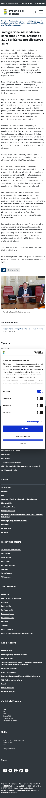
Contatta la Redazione (10, 720)
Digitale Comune (7, 658)
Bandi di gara (5, 561)
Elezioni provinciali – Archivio (11, 450)
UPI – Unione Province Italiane (11, 680)
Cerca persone (6, 528)
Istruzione (4, 602)
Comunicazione (6, 573)
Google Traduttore (9, 748)
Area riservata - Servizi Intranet (13, 740)
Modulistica (5, 491)
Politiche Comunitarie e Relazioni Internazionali (17, 633)
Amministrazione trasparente (11, 549)
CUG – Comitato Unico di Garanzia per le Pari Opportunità (20, 466)
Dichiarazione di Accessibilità (27, 790)
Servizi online (39, 3)
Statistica (4, 621)
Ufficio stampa (6, 577)
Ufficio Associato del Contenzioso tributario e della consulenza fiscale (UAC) (22, 515)
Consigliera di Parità (8, 510)
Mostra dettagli (33, 422)
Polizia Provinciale (7, 617)
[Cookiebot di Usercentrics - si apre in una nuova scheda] (33, 352)
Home (3, 20)
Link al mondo (7, 742)
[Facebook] (5, 771)
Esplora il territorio (7, 687)
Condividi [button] (13, 270)
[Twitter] (10, 771)
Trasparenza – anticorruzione (11, 462)
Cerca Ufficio (7, 716)
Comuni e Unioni (7, 650)
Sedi (4, 709)
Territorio (4, 625)
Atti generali (5, 454)
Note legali (4, 792)
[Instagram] (16, 771)
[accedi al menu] (41, 12)
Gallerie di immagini (8, 691)
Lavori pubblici (6, 606)
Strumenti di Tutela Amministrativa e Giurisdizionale (19, 499)
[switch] (40, 398)
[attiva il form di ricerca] (34, 12)
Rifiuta (23, 443)
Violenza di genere (7, 614)
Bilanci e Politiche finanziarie (11, 598)
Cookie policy (12, 790)
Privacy (3, 790)
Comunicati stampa (17, 20)
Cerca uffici (5, 524)
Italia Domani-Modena (9, 668)
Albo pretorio (5, 553)
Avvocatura (5, 594)
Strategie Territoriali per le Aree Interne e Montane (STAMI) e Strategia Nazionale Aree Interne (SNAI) (21, 663)
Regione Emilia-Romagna (9, 3)
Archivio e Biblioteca (8, 507)
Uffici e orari (5, 458)
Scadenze (4, 569)
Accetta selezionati (23, 436)
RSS (4, 744)
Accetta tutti (23, 429)
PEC (4, 711)
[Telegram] (26, 771)
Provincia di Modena (16, 12)
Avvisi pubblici (6, 557)
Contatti (25, 3)
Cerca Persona (8, 718)
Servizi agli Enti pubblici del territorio (14, 520)
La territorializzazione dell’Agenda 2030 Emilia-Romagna (20, 676)
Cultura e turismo (7, 629)
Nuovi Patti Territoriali (8, 672)
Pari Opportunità (7, 610)
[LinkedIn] (21, 771)
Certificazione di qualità (9, 470)
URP (31, 3)
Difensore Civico (6, 503)
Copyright (13, 792)
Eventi (3, 684)
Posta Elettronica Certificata (23, 788)
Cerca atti (4, 532)
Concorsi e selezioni (8, 565)
